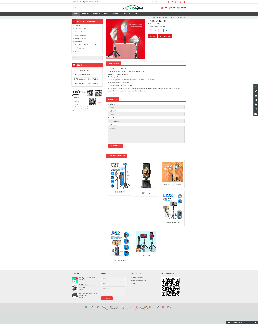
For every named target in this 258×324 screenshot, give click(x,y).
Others (77, 51)
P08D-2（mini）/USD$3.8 (172, 185)
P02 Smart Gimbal (120, 260)
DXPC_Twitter (93, 79)
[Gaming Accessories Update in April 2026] (75, 297)
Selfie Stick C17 (120, 192)
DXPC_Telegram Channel (82, 74)
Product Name (112, 118)
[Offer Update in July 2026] (75, 282)
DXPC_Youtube (79, 83)
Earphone (78, 25)
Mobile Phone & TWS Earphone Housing (88, 45)
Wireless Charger (80, 38)
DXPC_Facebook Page (81, 70)
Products (160, 17)
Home (153, 17)
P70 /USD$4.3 (146, 255)
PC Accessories (80, 48)
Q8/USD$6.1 (146, 193)
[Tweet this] (155, 30)
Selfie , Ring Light (169, 17)
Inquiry (152, 36)
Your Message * (113, 125)
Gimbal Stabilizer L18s (172, 222)
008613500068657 (137, 278)
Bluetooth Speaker (80, 32)
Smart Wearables (80, 35)
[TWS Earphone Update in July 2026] (75, 290)
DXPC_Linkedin (92, 83)
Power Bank (78, 41)
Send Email (165, 36)
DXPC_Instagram (80, 79)
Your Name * (112, 104)
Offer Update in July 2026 (87, 278)
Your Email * (112, 111)
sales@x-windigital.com (174, 7)
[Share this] (150, 30)
